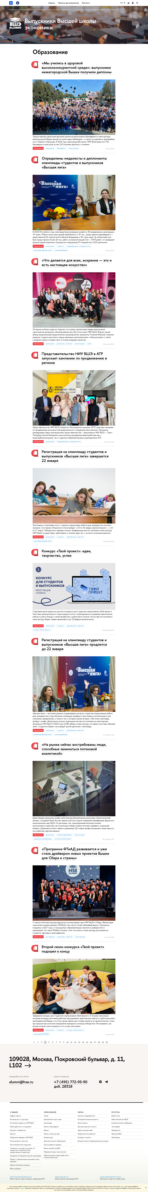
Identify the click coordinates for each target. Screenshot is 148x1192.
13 (79, 1042)
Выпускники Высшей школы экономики (91, 9)
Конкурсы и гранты (84, 1137)
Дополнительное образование (55, 1141)
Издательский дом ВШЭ (119, 1119)
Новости (114, 9)
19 (103, 1042)
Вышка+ (46, 1130)
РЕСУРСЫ (115, 1112)
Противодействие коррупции (20, 1145)
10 (67, 1042)
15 (87, 1042)
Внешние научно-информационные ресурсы (93, 1141)
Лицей (46, 1116)
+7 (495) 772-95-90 (70, 1081)
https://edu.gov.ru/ (61, 1177)
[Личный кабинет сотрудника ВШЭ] (132, 3)
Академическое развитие (87, 1134)
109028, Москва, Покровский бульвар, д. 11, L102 (67, 1062)
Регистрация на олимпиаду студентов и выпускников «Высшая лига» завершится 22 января (75, 456)
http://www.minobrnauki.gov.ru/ (21, 1177)
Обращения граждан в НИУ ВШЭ (21, 1137)
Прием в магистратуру (52, 1134)
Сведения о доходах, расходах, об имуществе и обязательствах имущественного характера (22, 1150)
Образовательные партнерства (55, 1152)
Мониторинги (83, 1123)
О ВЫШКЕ (14, 1112)
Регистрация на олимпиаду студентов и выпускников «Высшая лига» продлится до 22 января (74, 644)
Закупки (12, 1134)
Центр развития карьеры (52, 1145)
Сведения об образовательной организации (25, 1156)
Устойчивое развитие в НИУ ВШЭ (22, 1123)
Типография (115, 1127)
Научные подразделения (86, 1116)
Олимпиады (48, 1123)
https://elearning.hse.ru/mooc (110, 1177)
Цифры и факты (15, 1116)
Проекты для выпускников (68, 3)
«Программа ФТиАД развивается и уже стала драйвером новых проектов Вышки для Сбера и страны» (75, 853)
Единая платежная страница (20, 1165)
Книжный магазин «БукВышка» (121, 1123)
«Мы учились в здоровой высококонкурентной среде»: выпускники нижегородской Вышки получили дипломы (77, 67)
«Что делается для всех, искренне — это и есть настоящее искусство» (77, 262)
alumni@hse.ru (21, 1081)
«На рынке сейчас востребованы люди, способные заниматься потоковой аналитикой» (74, 749)
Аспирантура (48, 1137)
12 (75, 1042)
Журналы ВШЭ (116, 1134)
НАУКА (81, 1112)
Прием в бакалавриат (51, 1127)
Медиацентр (115, 1130)
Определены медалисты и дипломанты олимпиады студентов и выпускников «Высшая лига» (74, 163)
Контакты (86, 3)
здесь (122, 1186)
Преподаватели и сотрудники (20, 1127)
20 (107, 1042)
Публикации (115, 1137)
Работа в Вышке (15, 1169)
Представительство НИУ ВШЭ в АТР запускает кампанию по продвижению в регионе (74, 358)
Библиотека (115, 1116)
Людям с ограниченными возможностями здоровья (24, 1160)
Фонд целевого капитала (19, 1141)
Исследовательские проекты (88, 1119)
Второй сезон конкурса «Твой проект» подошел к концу (73, 949)
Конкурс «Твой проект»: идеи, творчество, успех (66, 553)
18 (99, 1042)
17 (95, 1042)
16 (91, 1042)
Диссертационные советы (87, 1127)
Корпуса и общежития (18, 1130)
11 (71, 1042)
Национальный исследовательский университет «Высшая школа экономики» (40, 9)
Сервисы (51, 3)
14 (83, 1042)
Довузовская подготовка (53, 1119)
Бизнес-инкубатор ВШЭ (52, 1148)
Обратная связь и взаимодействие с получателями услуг (56, 1156)
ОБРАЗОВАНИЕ (50, 1112)
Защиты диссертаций (85, 1130)
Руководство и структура (19, 1119)
